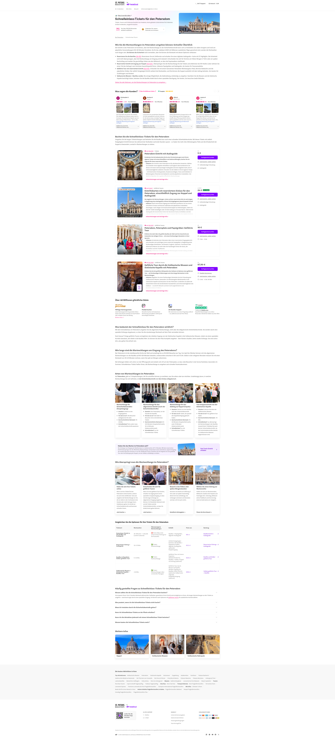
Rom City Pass (171, 684)
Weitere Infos (118, 317)
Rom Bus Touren (120, 684)
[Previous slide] (119, 165)
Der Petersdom (119, 37)
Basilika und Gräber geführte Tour (209, 558)
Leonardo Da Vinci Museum (191, 681)
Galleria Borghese (176, 681)
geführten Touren (174, 597)
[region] (129, 165)
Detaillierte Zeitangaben (177, 512)
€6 (187, 534)
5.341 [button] (150, 188)
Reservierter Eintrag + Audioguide (210, 545)
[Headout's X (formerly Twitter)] (218, 734)
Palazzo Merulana (198, 678)
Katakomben (184, 675)
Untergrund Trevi (210, 678)
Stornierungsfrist (176, 723)
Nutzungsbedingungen (177, 720)
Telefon (147, 715)
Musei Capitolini (206, 681)
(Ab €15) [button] (146, 68)
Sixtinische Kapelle (155, 675)
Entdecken (120, 9)
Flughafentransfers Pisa (140, 692)
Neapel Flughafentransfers (191, 689)
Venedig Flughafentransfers (123, 692)
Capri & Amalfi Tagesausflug (135, 684)
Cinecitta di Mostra (172, 678)
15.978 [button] (151, 151)
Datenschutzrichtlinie (177, 718)
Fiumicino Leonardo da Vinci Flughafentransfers (142, 686)
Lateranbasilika (119, 681)
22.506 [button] (151, 262)
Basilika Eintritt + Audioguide (209, 534)
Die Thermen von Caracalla (144, 678)
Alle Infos (129, 9)
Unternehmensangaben (178, 715)
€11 (187, 545)
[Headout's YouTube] (212, 734)
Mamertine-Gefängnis (132, 681)
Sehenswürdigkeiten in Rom (149, 9)
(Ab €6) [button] (138, 56)
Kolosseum (166, 675)
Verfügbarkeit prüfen (207, 157)
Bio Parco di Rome (159, 678)
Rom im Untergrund (156, 681)
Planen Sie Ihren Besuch (203, 512)
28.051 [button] (151, 225)
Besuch (136, 9)
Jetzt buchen (120, 512)
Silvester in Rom (197, 686)
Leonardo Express (120, 686)
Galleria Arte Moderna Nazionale (124, 678)
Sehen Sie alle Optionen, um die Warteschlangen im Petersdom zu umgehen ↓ (140, 82)
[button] (119, 108)
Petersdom (145, 675)
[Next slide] (218, 91)
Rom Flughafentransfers (196, 684)
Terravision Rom (210, 684)
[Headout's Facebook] (215, 734)
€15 (187, 558)
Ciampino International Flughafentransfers (170, 686)
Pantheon (193, 675)
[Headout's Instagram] (209, 734)
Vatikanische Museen (133, 675)
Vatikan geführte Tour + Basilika (210, 572)
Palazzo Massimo (186, 678)
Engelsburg (175, 675)
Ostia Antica (145, 681)
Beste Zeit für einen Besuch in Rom (125, 689)
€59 (187, 572)
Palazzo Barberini (203, 675)
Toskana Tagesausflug (151, 684)
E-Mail (147, 718)
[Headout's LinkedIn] (206, 734)
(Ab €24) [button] (150, 64)
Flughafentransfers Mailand (173, 689)
